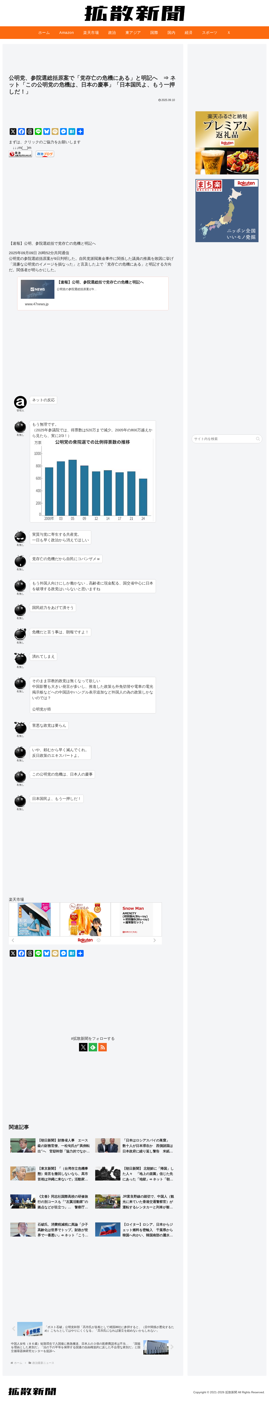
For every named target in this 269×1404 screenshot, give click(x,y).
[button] (258, 438)
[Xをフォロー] (83, 1047)
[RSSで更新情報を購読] (102, 1047)
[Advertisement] (93, 61)
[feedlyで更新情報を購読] (93, 1047)
